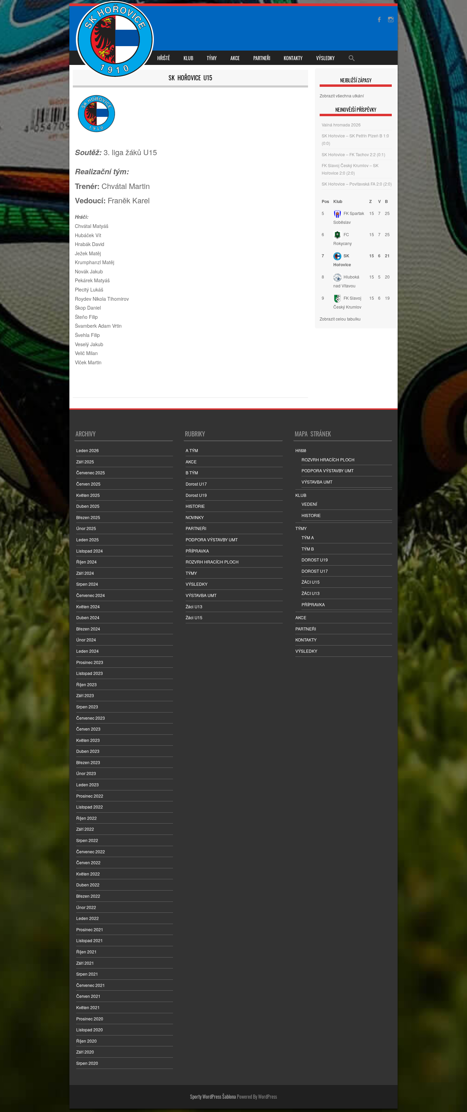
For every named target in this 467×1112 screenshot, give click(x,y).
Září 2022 (85, 829)
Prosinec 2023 (89, 662)
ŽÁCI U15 (311, 582)
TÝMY (212, 58)
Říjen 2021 (86, 951)
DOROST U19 (315, 559)
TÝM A (308, 537)
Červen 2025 (88, 484)
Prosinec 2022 (89, 796)
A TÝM (192, 450)
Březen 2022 (88, 896)
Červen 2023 (88, 729)
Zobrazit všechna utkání (342, 95)
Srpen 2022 (87, 840)
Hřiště (163, 58)
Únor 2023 (86, 773)
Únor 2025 (86, 528)
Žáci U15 (194, 617)
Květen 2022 (88, 874)
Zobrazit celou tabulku (340, 319)
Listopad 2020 (89, 1029)
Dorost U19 (196, 495)
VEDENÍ (309, 504)
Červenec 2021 (90, 985)
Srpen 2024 (87, 584)
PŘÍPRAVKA (197, 551)
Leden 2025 (87, 539)
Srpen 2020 (87, 1063)
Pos (325, 201)
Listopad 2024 (89, 551)
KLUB (188, 58)
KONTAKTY (293, 58)
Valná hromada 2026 (341, 124)
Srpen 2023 (87, 706)
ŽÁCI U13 (311, 593)
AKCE (235, 58)
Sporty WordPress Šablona (213, 1096)
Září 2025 (85, 461)
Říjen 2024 (86, 562)
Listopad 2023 (89, 673)
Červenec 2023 (90, 718)
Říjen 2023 (86, 684)
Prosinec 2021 (89, 929)
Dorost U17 (196, 484)
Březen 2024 (88, 629)
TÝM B (308, 549)
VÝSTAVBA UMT (201, 595)
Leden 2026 (87, 450)
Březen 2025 (88, 517)
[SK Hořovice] (115, 40)
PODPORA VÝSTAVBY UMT (212, 539)
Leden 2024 (87, 651)
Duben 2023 (87, 751)
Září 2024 (85, 573)
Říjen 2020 (86, 1041)
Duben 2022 (87, 884)
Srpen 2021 (87, 974)
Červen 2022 (88, 862)
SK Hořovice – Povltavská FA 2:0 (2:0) (357, 184)
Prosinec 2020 (89, 1018)
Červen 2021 (88, 996)
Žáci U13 (194, 606)
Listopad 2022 (89, 807)
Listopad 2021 (89, 940)
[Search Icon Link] (352, 58)
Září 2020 (85, 1052)
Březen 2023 (88, 762)
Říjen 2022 (86, 818)
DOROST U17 (315, 571)
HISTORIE (195, 506)
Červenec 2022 (90, 851)
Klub (337, 201)
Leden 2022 (87, 918)
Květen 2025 (88, 495)
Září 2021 (85, 963)
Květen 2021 (88, 1007)
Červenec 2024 (90, 595)
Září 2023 (85, 695)
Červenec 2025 (90, 472)
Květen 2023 (88, 740)
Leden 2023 (87, 784)
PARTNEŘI (261, 58)
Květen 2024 (88, 606)
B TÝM (192, 472)
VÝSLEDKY (325, 58)
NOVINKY (195, 517)
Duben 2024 (87, 617)
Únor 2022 (86, 907)
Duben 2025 (87, 506)
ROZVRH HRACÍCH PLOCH (212, 562)
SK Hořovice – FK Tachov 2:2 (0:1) (353, 154)
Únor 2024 (86, 639)
